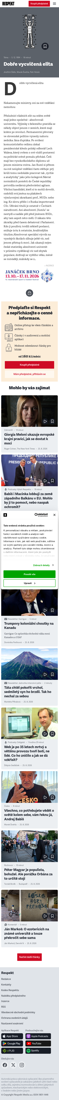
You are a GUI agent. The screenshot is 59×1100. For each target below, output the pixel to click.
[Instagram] (21, 1067)
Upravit (28, 583)
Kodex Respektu (10, 990)
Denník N (20, 943)
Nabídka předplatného (13, 995)
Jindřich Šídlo (10, 72)
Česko (7, 806)
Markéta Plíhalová (12, 702)
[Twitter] (13, 1067)
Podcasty (12, 489)
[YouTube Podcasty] (38, 1043)
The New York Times (26, 449)
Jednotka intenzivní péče (30, 683)
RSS (3, 1006)
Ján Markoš (9, 943)
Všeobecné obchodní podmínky (18, 1012)
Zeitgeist (21, 742)
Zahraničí (8, 430)
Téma (6, 57)
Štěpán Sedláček (11, 765)
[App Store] (12, 1036)
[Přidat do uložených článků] (52, 421)
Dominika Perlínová (13, 642)
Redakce (6, 979)
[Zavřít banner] (54, 515)
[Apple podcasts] (38, 1036)
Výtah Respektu (24, 489)
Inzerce (5, 1001)
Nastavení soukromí (12, 1023)
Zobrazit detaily (41, 565)
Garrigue (22, 619)
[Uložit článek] (45, 46)
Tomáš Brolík (10, 884)
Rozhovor (8, 865)
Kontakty (6, 984)
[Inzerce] (29, 275)
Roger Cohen (10, 449)
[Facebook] (4, 1067)
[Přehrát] (45, 421)
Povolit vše (29, 574)
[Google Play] (12, 1043)
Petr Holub (35, 72)
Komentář (12, 925)
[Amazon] (12, 1051)
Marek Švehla (23, 72)
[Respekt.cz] (8, 3)
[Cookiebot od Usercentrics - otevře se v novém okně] (36, 515)
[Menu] (54, 4)
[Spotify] (38, 1051)
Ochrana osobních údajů (14, 1018)
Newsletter (13, 619)
